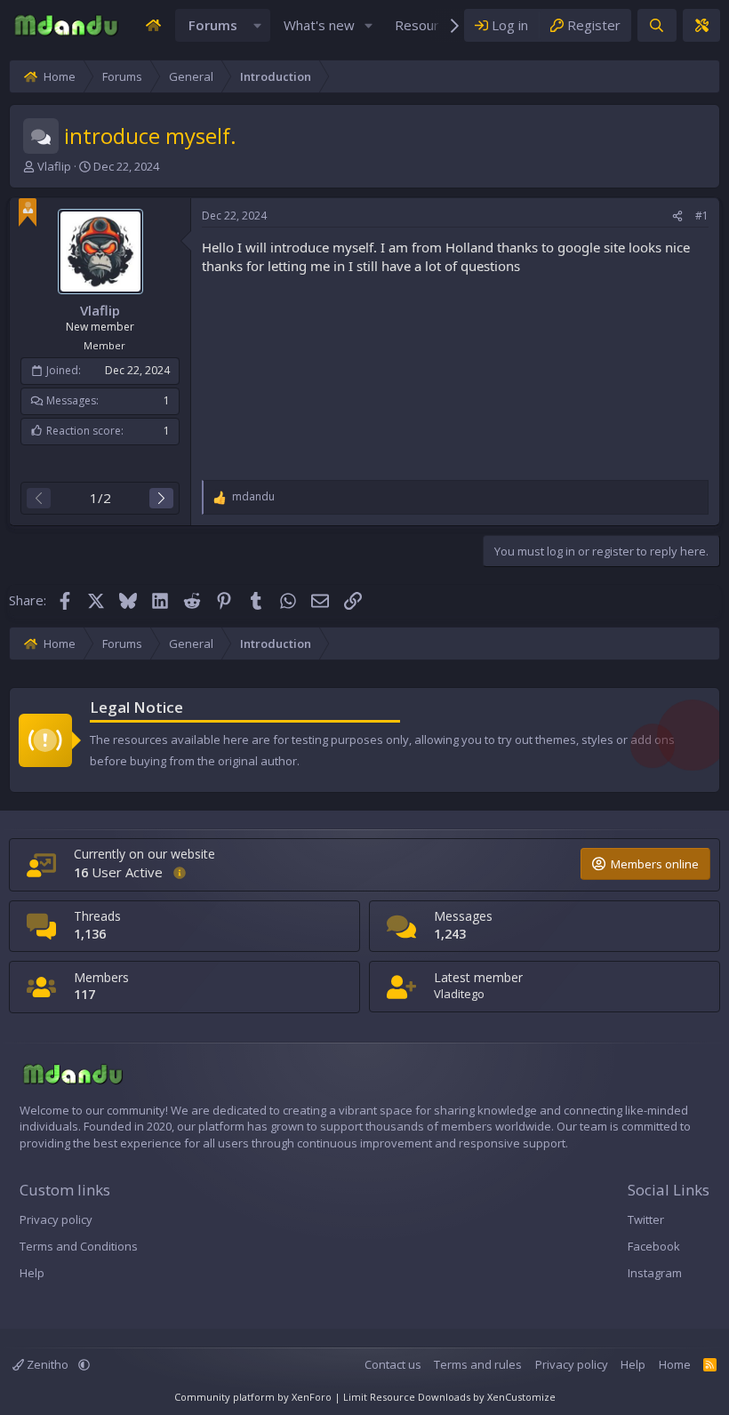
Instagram (655, 1273)
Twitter (646, 1219)
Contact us (392, 1364)
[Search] (656, 25)
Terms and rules (478, 1364)
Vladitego (459, 994)
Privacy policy (56, 1219)
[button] (257, 25)
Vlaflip (54, 166)
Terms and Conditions (79, 1246)
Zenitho (47, 1364)
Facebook (654, 1246)
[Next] (161, 498)
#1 (702, 215)
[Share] (677, 216)
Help (32, 1273)
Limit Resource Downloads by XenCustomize (449, 1396)
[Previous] (39, 498)
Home (675, 1364)
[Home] (153, 25)
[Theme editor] (701, 25)
